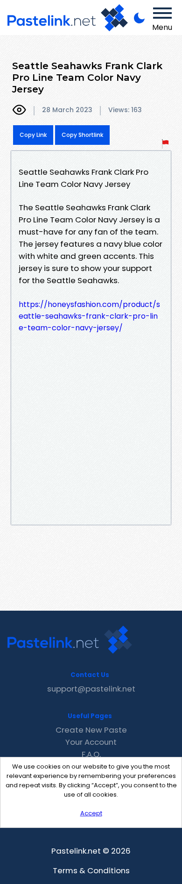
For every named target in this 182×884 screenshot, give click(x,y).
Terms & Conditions (91, 870)
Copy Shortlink (82, 135)
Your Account (91, 742)
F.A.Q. (91, 754)
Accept (91, 813)
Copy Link (33, 135)
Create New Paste (91, 729)
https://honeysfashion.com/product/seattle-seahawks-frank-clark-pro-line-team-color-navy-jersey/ (89, 316)
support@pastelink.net (91, 688)
